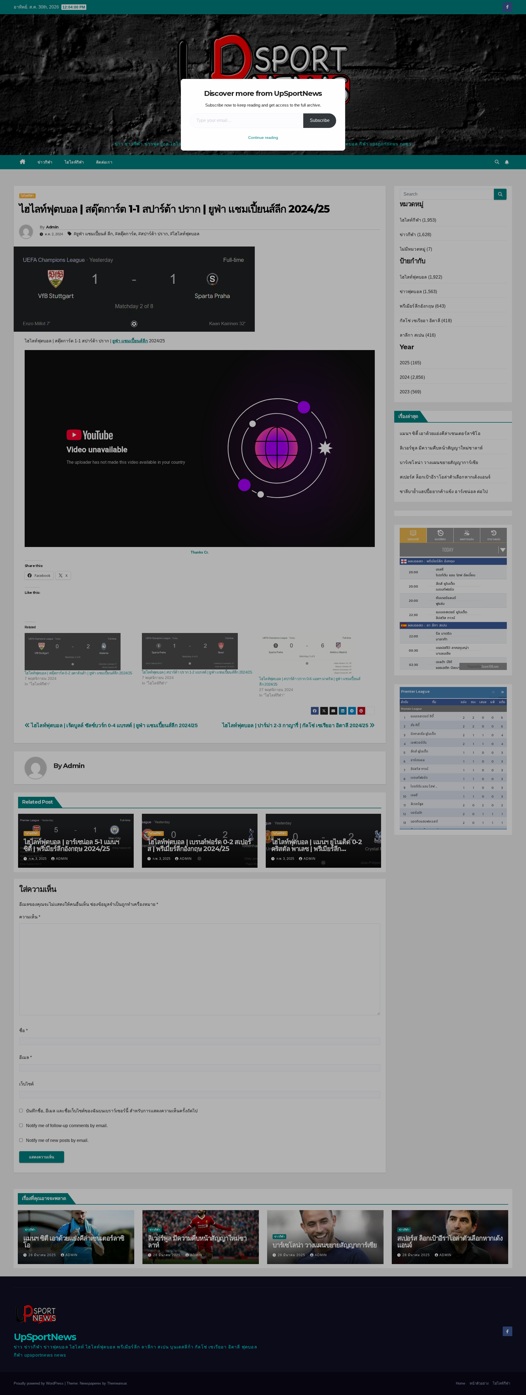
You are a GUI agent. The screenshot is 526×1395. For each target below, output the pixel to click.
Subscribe (320, 120)
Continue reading (263, 137)
